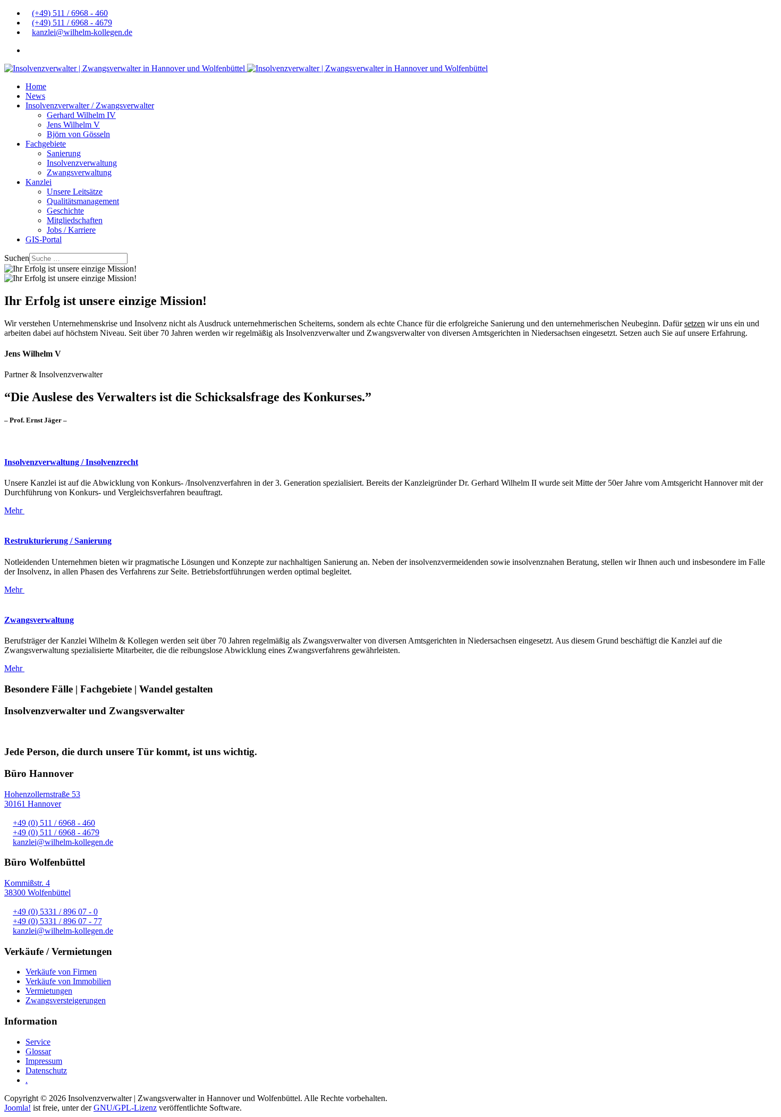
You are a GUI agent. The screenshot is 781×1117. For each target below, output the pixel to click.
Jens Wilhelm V (73, 124)
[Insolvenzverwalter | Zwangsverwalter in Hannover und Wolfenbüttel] (246, 68)
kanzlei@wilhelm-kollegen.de (82, 32)
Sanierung (64, 153)
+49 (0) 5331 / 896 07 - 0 (55, 911)
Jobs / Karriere (71, 229)
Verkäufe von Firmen (61, 971)
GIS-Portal (44, 239)
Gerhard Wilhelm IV (81, 115)
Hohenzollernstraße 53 (42, 794)
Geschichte (65, 210)
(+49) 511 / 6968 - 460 (70, 13)
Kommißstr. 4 (27, 882)
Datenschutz (46, 1070)
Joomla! (17, 1107)
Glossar (38, 1051)
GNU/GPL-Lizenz (125, 1107)
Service (38, 1041)
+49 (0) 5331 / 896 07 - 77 (57, 921)
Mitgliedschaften (75, 220)
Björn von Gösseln (78, 134)
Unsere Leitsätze (75, 191)
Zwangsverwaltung (79, 172)
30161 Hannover (32, 803)
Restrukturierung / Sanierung (58, 540)
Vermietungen (49, 990)
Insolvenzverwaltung (82, 162)
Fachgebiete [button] (46, 143)
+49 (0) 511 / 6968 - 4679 (56, 832)
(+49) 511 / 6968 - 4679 (72, 22)
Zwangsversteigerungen (66, 1000)
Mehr (14, 510)
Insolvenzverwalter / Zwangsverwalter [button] (90, 105)
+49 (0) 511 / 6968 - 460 (54, 822)
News (35, 95)
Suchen (16, 258)
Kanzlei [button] (39, 182)
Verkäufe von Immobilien (68, 981)
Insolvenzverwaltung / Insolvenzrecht (71, 462)
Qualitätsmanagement (83, 201)
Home (36, 86)
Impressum (44, 1060)
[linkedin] (29, 50)
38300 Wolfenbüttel (37, 892)
